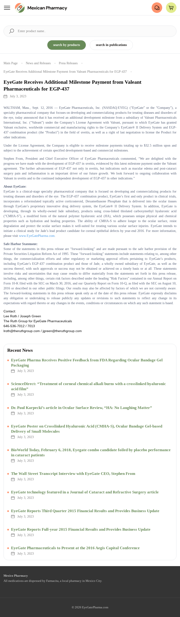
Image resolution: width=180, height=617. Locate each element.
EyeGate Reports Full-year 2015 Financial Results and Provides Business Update (80, 529)
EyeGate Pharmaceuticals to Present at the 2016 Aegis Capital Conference (75, 548)
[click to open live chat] (157, 7)
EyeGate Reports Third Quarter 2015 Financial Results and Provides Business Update (85, 511)
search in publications (111, 45)
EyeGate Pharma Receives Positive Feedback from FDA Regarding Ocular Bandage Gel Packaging (87, 362)
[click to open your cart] (171, 7)
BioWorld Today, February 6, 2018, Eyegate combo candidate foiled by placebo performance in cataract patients (91, 452)
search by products (66, 45)
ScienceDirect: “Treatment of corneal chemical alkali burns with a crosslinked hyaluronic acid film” (88, 386)
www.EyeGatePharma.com (37, 236)
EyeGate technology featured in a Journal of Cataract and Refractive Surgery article (85, 492)
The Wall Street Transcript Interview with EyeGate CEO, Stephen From (73, 473)
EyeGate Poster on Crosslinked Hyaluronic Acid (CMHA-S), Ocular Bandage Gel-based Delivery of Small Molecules (86, 429)
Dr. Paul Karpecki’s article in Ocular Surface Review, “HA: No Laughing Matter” (81, 407)
